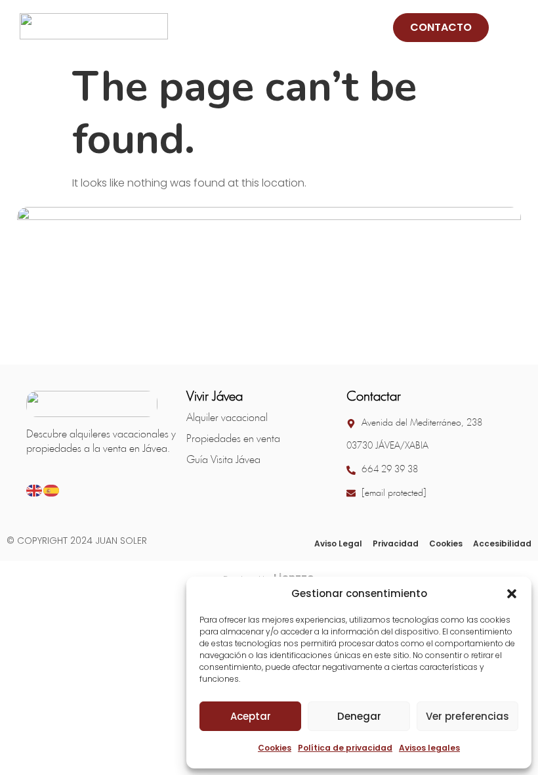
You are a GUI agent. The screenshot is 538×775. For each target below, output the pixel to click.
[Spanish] (51, 489)
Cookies (274, 747)
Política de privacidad (345, 747)
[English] (34, 489)
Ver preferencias (467, 716)
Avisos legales (429, 747)
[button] (511, 593)
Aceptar (250, 716)
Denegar (359, 716)
